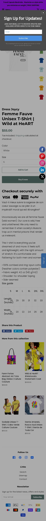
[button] (43, 12)
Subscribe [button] (23, 38)
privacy (23, 60)
